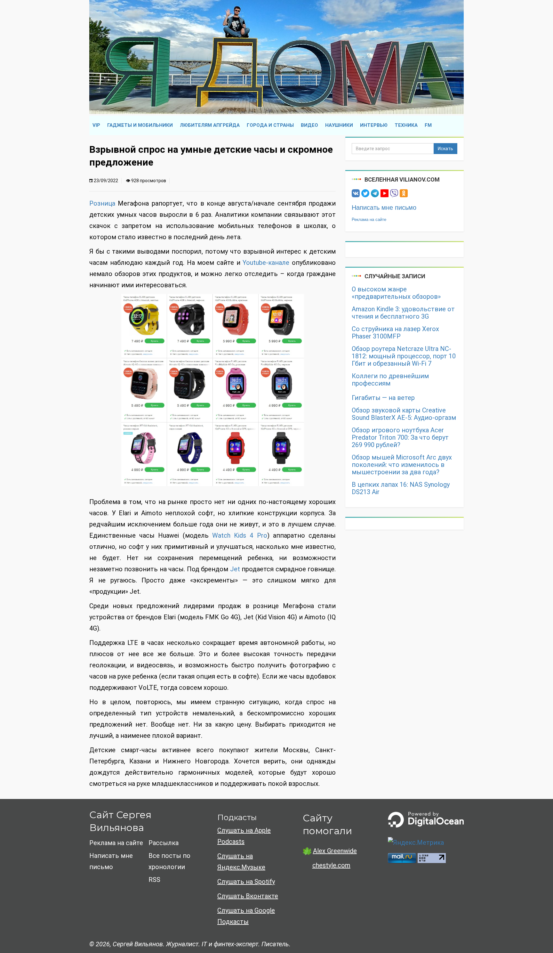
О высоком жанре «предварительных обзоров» (396, 293)
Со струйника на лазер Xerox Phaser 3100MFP (395, 332)
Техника (406, 125)
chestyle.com (331, 865)
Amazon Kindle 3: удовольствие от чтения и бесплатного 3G (403, 312)
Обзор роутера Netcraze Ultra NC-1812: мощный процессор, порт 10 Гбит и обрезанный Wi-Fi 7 (404, 356)
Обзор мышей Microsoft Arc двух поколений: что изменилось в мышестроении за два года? (402, 465)
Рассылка (163, 843)
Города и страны (270, 125)
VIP (96, 125)
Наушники (339, 125)
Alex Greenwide (335, 851)
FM (428, 125)
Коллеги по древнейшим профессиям (390, 379)
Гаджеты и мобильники (140, 125)
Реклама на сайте (369, 219)
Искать (445, 148)
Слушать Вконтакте (247, 896)
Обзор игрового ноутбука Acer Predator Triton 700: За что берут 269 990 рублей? (400, 438)
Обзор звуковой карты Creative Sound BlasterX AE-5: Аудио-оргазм (404, 414)
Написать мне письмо (384, 207)
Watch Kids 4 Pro (239, 535)
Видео (309, 125)
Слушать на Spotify (246, 881)
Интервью (374, 125)
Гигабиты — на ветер (383, 398)
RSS (154, 880)
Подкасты (237, 817)
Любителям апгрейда (210, 125)
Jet (235, 569)
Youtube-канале (266, 262)
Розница (102, 203)
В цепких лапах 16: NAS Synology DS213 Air (401, 488)
